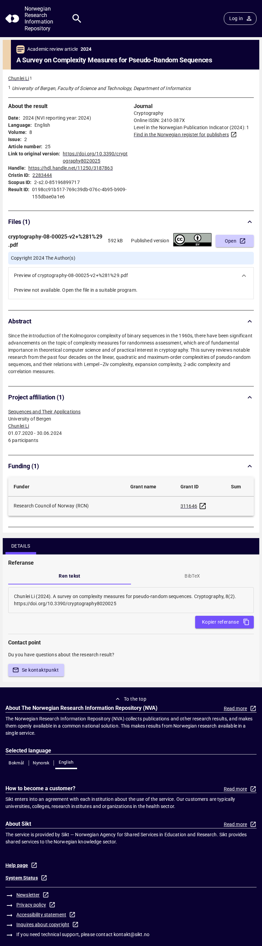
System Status (21, 878)
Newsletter (28, 895)
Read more (235, 708)
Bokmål (16, 762)
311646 (188, 506)
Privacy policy (31, 904)
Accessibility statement (41, 914)
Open (231, 241)
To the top (135, 699)
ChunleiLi (18, 426)
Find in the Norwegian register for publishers (181, 134)
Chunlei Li (18, 78)
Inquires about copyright (42, 924)
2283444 (42, 175)
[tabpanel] (131, 600)
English (66, 762)
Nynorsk (41, 762)
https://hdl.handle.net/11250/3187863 (70, 168)
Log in (236, 18)
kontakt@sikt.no (131, 934)
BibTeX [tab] (192, 576)
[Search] (77, 18)
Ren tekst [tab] (70, 576)
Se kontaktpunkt (40, 670)
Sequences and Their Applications (44, 411)
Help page (16, 865)
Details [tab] (20, 546)
